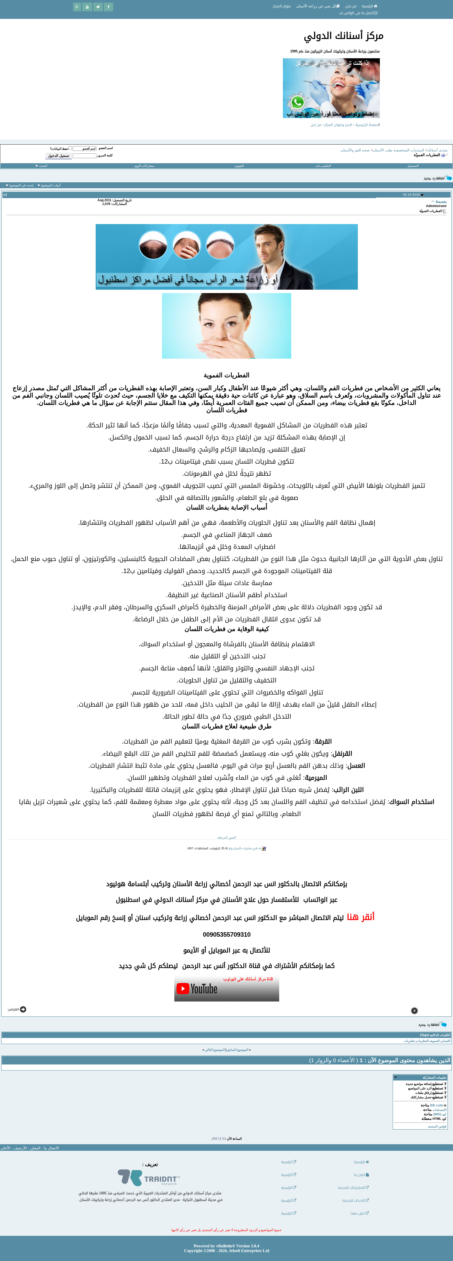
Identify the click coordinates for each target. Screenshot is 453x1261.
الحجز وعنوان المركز (338, 124)
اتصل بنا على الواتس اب (356, 12)
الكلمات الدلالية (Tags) (435, 1035)
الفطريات (422, 1041)
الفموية (435, 1041)
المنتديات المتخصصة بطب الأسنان (398, 150)
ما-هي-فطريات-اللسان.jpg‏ (245, 848)
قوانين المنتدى (437, 1126)
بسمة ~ (439, 201)
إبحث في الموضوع (21, 185)
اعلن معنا (358, 1213)
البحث (43, 166)
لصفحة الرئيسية (367, 124)
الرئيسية (368, 6)
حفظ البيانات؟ (59, 149)
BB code (436, 1105)
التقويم (239, 166)
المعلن (35, 1148)
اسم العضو (106, 148)
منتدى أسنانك (437, 150)
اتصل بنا (360, 1175)
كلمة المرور (105, 155)
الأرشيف (20, 1148)
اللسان (445, 1041)
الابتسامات (439, 1110)
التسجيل (413, 166)
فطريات (409, 1041)
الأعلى (5, 1148)
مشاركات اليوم (144, 166)
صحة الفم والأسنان (355, 150)
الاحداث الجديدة (353, 1200)
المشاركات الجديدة (351, 1187)
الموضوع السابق (237, 1050)
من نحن (316, 124)
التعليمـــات (323, 166)
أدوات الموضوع (51, 185)
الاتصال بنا (51, 1148)
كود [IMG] (439, 1114)
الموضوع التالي (215, 1050)
